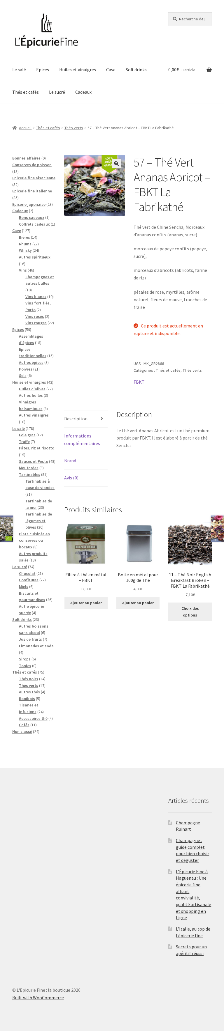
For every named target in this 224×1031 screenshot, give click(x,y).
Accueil (25, 127)
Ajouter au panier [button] (86, 602)
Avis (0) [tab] (71, 478)
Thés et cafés (25, 92)
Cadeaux (83, 92)
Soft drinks (136, 69)
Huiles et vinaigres (77, 69)
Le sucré (57, 92)
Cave (111, 69)
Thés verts (73, 127)
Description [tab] (76, 418)
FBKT (139, 382)
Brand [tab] (70, 460)
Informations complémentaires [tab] (82, 439)
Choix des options (190, 612)
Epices (42, 69)
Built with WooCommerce (38, 997)
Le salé (19, 69)
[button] (116, 163)
